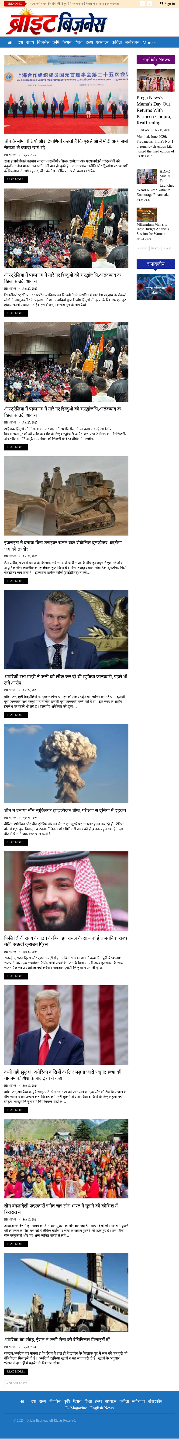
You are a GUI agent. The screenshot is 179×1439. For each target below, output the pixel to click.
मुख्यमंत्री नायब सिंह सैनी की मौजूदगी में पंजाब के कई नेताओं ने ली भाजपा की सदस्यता (74, 3)
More (147, 42)
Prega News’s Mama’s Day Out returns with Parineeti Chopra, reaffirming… (154, 110)
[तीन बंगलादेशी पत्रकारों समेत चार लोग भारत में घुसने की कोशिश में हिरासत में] (66, 1158)
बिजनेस (43, 42)
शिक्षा (79, 42)
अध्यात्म (102, 42)
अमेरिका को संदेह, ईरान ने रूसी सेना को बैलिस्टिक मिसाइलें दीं (57, 1340)
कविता (117, 42)
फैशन (67, 42)
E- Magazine (76, 1408)
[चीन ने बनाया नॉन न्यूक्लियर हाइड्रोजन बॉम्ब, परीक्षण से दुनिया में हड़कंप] (66, 763)
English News (102, 1408)
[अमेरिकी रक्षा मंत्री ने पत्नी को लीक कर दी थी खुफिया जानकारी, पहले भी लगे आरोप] (66, 629)
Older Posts (18, 1383)
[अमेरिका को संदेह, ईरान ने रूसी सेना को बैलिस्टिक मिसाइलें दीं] (66, 1292)
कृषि (55, 42)
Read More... (16, 179)
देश (20, 42)
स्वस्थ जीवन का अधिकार (155, 290)
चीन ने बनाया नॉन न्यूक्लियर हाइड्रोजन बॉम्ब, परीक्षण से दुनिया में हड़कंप (65, 810)
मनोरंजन (132, 42)
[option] (156, 287)
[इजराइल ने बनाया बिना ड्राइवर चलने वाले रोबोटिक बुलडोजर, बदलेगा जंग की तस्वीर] (66, 496)
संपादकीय (155, 1401)
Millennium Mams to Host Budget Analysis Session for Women (153, 229)
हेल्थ (89, 42)
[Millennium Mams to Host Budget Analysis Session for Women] (147, 215)
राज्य (30, 42)
